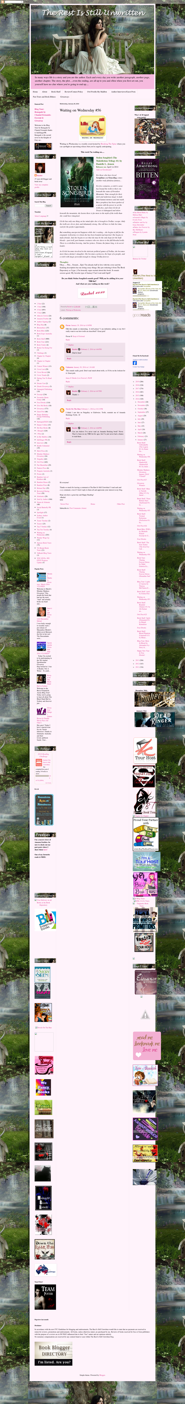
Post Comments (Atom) (78, 508)
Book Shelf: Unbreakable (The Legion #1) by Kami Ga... (142, 446)
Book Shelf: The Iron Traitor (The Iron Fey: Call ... (143, 545)
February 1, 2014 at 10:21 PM (92, 409)
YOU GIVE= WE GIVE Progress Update (43, 560)
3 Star (39, 306)
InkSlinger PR (42, 440)
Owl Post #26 (142, 526)
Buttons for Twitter (139, 258)
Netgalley (40, 459)
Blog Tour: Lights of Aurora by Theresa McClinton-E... (143, 584)
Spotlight (40, 512)
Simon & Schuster (43, 502)
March (140, 433)
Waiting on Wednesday (73, 310)
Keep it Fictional (79, 336)
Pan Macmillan (42, 465)
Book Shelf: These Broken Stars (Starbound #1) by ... (143, 501)
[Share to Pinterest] (96, 307)
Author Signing (42, 321)
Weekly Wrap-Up (43, 538)
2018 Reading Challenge (43, 755)
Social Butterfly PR (44, 507)
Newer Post (64, 504)
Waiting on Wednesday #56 (143, 455)
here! (45, 849)
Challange (40, 353)
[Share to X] (91, 307)
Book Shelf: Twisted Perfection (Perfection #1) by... (143, 518)
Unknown (69, 367)
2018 (138, 385)
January (141, 439)
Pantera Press (41, 468)
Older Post (121, 504)
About (44, 91)
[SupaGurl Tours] (144, 786)
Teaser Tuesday (42, 520)
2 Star (39, 303)
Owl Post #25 (142, 614)
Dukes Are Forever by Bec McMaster (141, 228)
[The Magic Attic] (145, 1026)
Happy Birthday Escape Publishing (43, 415)
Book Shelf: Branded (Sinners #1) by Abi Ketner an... (143, 606)
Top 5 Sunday (42, 526)
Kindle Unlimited (43, 446)
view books (48, 783)
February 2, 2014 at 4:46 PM (91, 349)
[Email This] (86, 307)
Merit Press (41, 451)
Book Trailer (41, 345)
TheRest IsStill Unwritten (140, 360)
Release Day (41, 488)
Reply (68, 339)
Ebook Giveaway (43, 386)
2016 (138, 392)
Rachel (74, 349)
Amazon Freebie (43, 318)
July (139, 419)
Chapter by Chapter (44, 356)
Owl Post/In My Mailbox (97, 91)
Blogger (102, 1375)
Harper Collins (42, 425)
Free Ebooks (41, 402)
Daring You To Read (44, 378)
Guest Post (40, 411)
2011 (138, 667)
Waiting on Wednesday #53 (143, 598)
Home (35, 91)
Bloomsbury (41, 327)
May (139, 426)
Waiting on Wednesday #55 (143, 509)
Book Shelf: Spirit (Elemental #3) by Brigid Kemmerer (143, 621)
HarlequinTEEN (42, 422)
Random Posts (42, 485)
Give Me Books (42, 405)
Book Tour (41, 342)
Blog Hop (40, 324)
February (141, 436)
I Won (39, 434)
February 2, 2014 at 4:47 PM (91, 391)
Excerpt (39, 394)
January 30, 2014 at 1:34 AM (84, 367)
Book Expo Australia (44, 333)
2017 (138, 388)
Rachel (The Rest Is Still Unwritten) (46, 762)
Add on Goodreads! (104, 169)
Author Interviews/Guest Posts (123, 91)
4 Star (39, 309)
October (141, 408)
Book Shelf (55, 91)
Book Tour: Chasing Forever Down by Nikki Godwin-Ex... (143, 562)
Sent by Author (42, 499)
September (142, 412)
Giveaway (40, 408)
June (139, 422)
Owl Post (40, 462)
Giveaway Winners (141, 484)
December (141, 402)
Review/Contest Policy (74, 91)
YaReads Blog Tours (44, 553)
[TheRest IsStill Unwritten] (135, 364)
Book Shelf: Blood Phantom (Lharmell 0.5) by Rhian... (143, 634)
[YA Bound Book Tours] (145, 896)
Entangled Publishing (44, 389)
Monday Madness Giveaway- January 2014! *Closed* (143, 473)
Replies (71, 345)
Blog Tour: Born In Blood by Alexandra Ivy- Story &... (143, 644)
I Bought (40, 430)
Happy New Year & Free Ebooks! (143, 653)
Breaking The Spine (109, 143)
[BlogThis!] (89, 307)
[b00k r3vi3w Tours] (141, 901)
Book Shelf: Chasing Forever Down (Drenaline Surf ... (143, 574)
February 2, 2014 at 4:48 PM (91, 428)
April (140, 429)
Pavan (68, 325)
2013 (138, 660)
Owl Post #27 (142, 480)
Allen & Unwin (42, 315)
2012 (138, 663)
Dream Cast (41, 383)
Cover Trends (41, 375)
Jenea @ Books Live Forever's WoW (79, 378)
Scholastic (40, 496)
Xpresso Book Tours (44, 543)
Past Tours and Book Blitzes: (44, 96)
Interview (40, 443)
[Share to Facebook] (93, 307)
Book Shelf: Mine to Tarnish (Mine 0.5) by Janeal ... (143, 492)
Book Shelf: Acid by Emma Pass (143, 592)
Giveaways (64, 96)
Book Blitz (41, 330)
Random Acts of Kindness (42, 478)
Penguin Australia (43, 471)
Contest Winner (42, 366)
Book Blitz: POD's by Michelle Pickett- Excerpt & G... (143, 532)
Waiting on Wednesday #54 (143, 553)
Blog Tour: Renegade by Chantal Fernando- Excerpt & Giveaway (43, 115)
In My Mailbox (42, 437)
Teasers (39, 523)
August (140, 415)
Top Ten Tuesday (43, 529)
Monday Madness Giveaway (43, 455)
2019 (138, 381)
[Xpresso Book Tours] (145, 813)
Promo (39, 474)
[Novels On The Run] (43, 1027)
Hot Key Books (42, 428)
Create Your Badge (138, 367)
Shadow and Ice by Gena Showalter (140, 223)
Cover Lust (41, 369)
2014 (138, 399)
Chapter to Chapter (43, 361)
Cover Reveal (41, 372)
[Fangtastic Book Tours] (141, 906)
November (142, 405)
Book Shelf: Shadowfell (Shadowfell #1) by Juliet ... (143, 463)
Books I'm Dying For (44, 348)
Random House (42, 482)
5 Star (39, 312)
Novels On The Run (73, 409)
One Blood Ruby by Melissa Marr (140, 213)
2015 (138, 395)
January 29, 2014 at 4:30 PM (81, 325)
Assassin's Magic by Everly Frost (140, 218)
